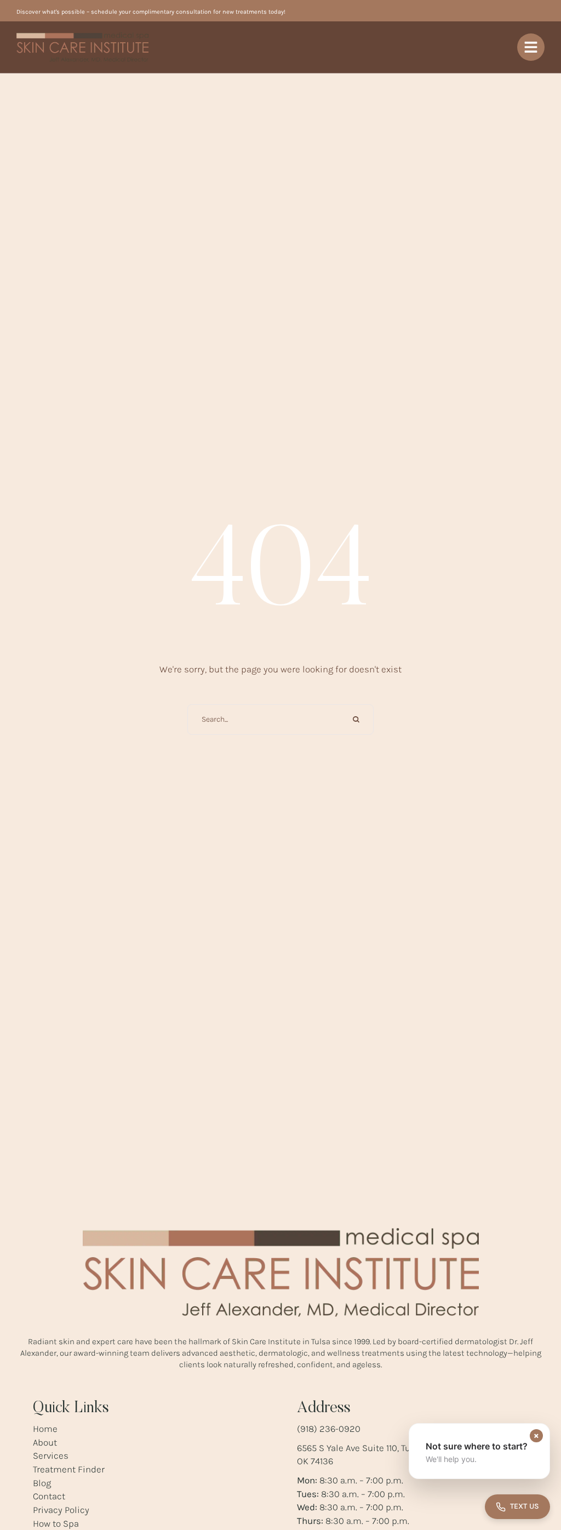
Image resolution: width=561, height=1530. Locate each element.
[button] (479, 1451)
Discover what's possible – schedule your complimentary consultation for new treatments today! (150, 11)
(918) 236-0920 (328, 1428)
